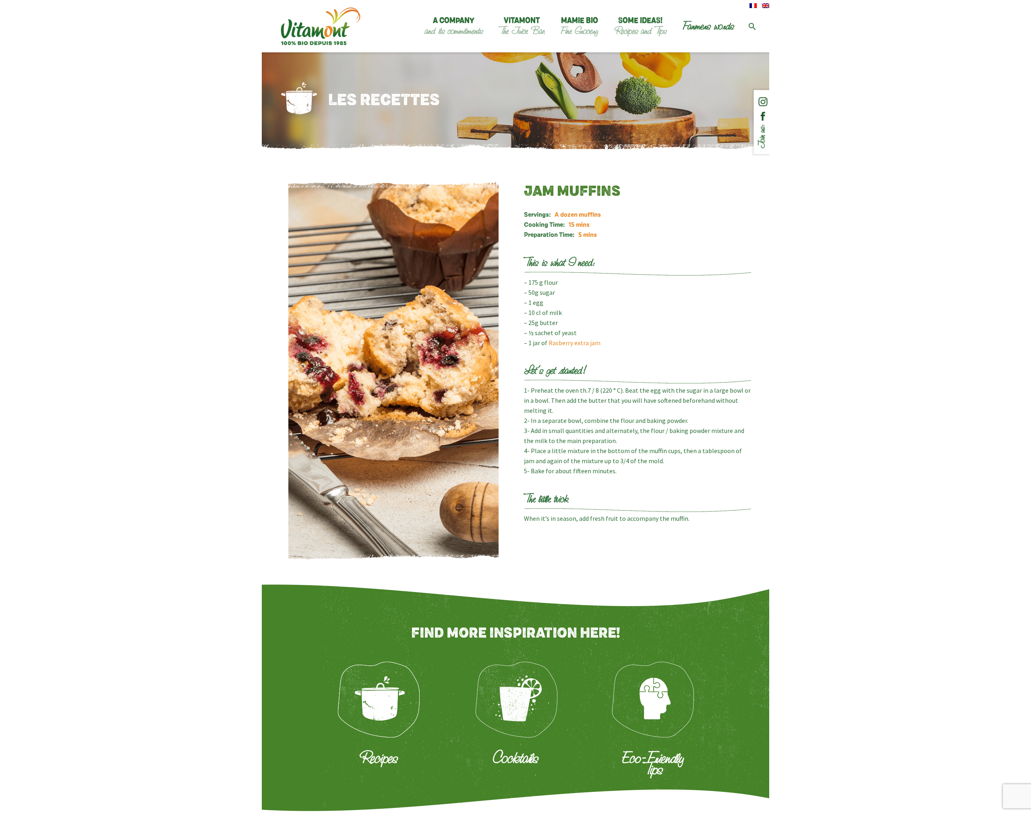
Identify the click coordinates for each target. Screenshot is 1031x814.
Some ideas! (640, 26)
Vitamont (521, 26)
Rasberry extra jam (574, 343)
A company (453, 26)
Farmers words (708, 26)
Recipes (378, 758)
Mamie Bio (579, 26)
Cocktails (515, 758)
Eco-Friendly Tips (652, 763)
